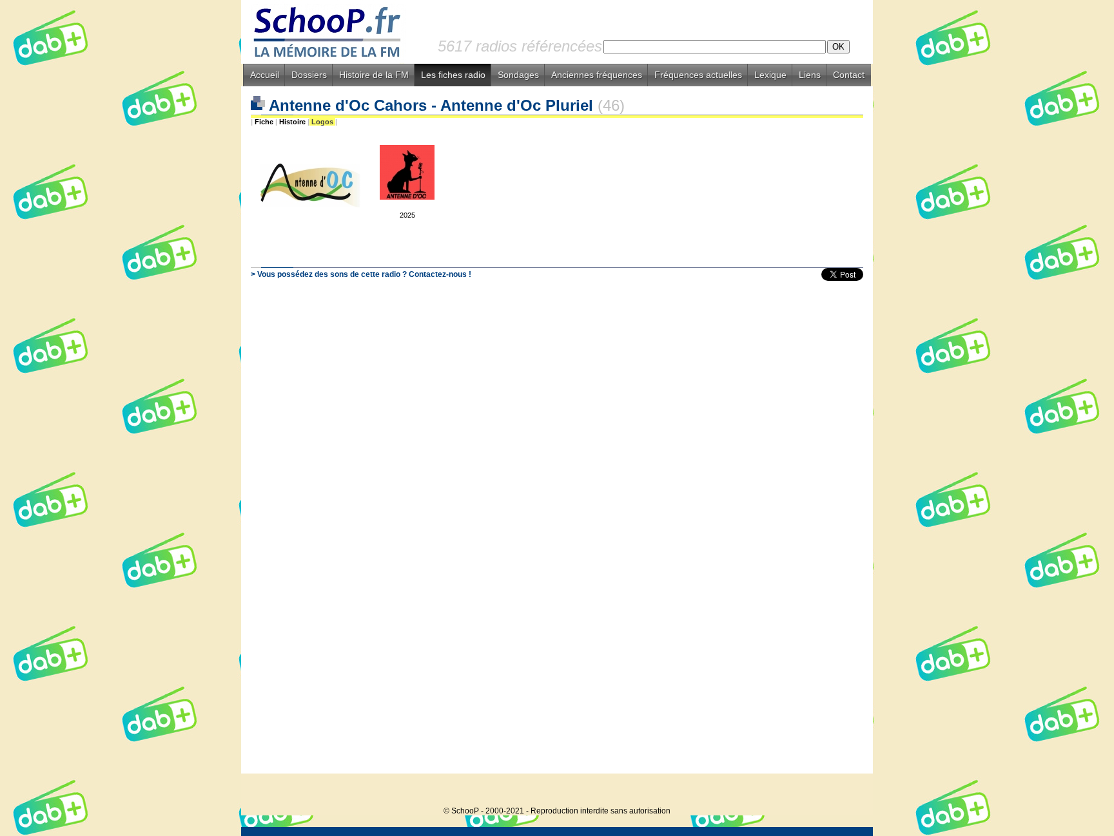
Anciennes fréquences (596, 75)
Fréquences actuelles (698, 75)
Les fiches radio (453, 75)
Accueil (264, 75)
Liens (810, 75)
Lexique (770, 75)
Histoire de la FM (374, 75)
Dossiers (309, 75)
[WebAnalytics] (847, 791)
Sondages (518, 75)
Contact (849, 75)
